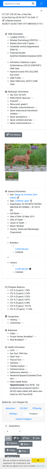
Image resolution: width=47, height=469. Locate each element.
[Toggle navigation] (41, 3)
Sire (27, 438)
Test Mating (14, 135)
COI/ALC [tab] (24, 408)
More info (40, 466)
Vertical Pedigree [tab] (23, 419)
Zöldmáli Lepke (22, 201)
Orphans (13, 443)
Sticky (12, 450)
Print (24, 451)
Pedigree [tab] (33, 413)
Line (8, 438)
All (17, 438)
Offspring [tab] (37, 408)
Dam (37, 438)
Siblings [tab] (13, 413)
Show (26, 444)
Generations (14, 426)
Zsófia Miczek (21, 249)
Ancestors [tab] (10, 408)
